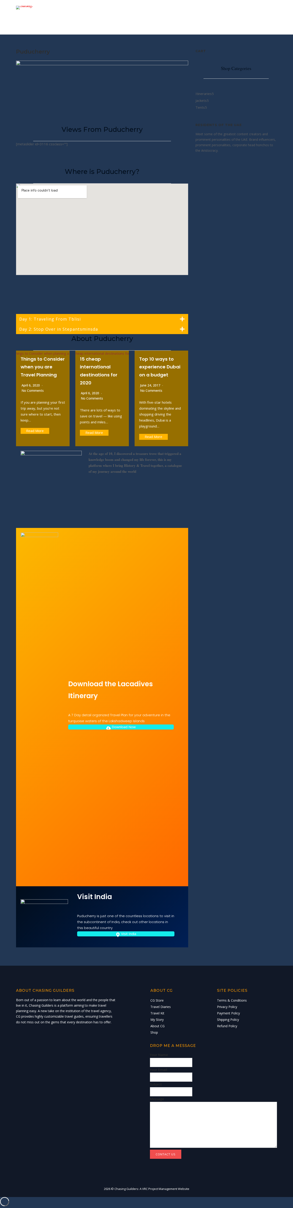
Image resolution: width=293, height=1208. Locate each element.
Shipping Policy (228, 1019)
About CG (236, 17)
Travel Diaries (149, 17)
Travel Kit (182, 17)
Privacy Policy (227, 1007)
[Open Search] (275, 18)
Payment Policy (228, 1013)
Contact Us (166, 1154)
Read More (35, 430)
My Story (209, 17)
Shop (259, 17)
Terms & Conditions (232, 1000)
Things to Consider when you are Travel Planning (43, 367)
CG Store (118, 17)
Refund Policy (227, 1026)
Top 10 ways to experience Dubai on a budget (159, 367)
